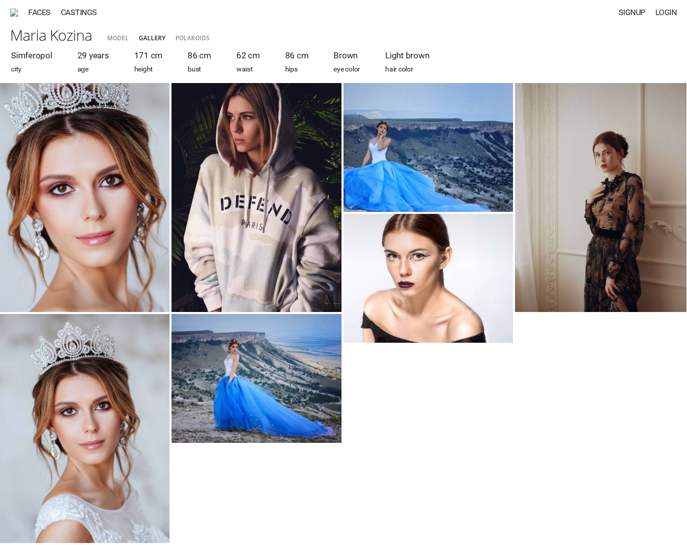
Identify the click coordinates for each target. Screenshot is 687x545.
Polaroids (193, 38)
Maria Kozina (51, 35)
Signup (632, 12)
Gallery (152, 38)
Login (666, 12)
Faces (39, 12)
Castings (79, 12)
